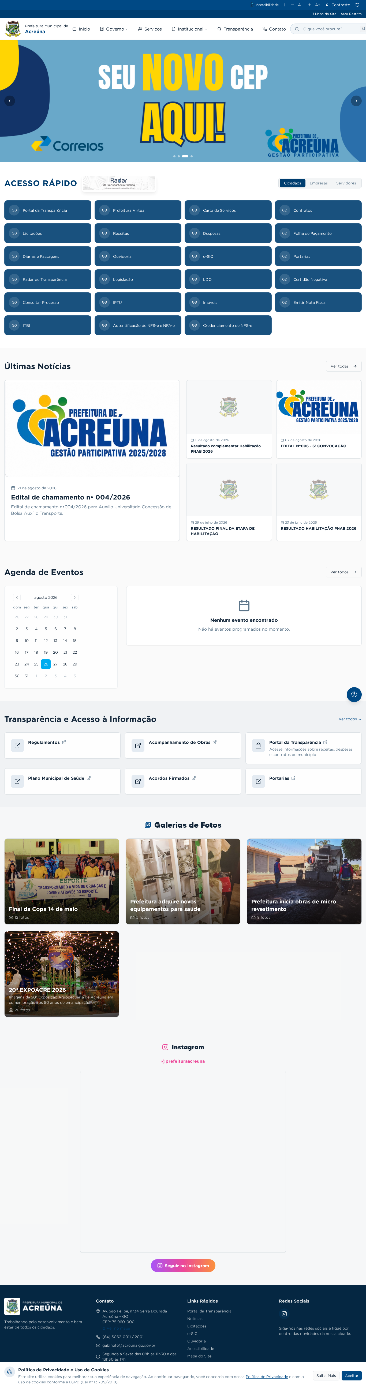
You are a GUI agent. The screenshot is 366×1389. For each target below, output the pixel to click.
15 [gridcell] (75, 640)
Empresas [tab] (319, 183)
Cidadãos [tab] (292, 183)
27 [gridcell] (26, 617)
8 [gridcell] (75, 629)
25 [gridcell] (36, 664)
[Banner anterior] (9, 101)
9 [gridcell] (17, 640)
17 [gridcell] (26, 652)
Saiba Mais (326, 1375)
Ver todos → (350, 719)
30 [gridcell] (55, 617)
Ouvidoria (196, 1341)
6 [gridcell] (55, 629)
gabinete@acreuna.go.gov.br (128, 1345)
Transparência (238, 29)
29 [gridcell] (46, 617)
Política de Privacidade (267, 1377)
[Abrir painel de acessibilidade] (354, 694)
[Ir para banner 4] (192, 156)
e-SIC (192, 1333)
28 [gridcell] (36, 617)
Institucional (190, 29)
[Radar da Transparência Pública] (119, 183)
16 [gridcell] (17, 652)
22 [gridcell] (75, 652)
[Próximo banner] (356, 101)
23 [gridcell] (17, 664)
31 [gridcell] (65, 617)
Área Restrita (351, 14)
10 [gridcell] (27, 640)
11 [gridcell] (36, 640)
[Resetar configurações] (357, 5)
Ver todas (340, 366)
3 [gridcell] (26, 629)
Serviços (153, 29)
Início (84, 29)
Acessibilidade (200, 1348)
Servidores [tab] (346, 183)
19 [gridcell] (46, 652)
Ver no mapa (118, 1328)
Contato (277, 29)
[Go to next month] (75, 597)
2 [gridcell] (17, 629)
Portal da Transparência (209, 1311)
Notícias (195, 1318)
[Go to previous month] (17, 597)
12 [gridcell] (46, 640)
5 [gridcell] (46, 629)
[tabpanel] (183, 267)
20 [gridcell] (55, 652)
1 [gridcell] (75, 617)
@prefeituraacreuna (183, 1061)
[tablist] (320, 183)
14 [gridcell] (65, 640)
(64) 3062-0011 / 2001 (123, 1337)
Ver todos (339, 572)
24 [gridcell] (26, 664)
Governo (115, 29)
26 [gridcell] (17, 617)
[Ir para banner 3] (185, 156)
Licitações (196, 1326)
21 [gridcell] (65, 652)
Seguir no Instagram (187, 1265)
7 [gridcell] (65, 629)
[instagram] (5, 14)
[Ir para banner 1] (174, 156)
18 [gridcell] (36, 652)
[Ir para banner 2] (179, 156)
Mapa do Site (325, 14)
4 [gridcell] (36, 629)
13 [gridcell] (55, 640)
